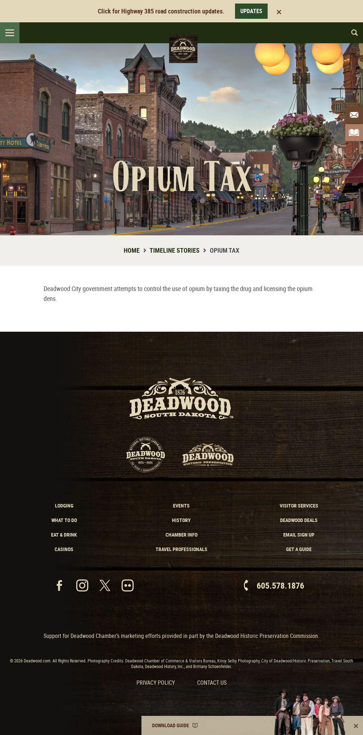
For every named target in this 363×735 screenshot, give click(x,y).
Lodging (64, 505)
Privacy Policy (155, 682)
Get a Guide (299, 549)
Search (351, 32)
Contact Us (212, 682)
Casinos (64, 549)
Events (181, 505)
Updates (251, 11)
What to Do (64, 520)
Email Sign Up (298, 534)
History (181, 520)
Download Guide (170, 725)
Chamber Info (181, 534)
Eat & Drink (64, 534)
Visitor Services (299, 505)
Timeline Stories (175, 250)
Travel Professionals (181, 549)
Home (132, 250)
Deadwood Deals (299, 520)
